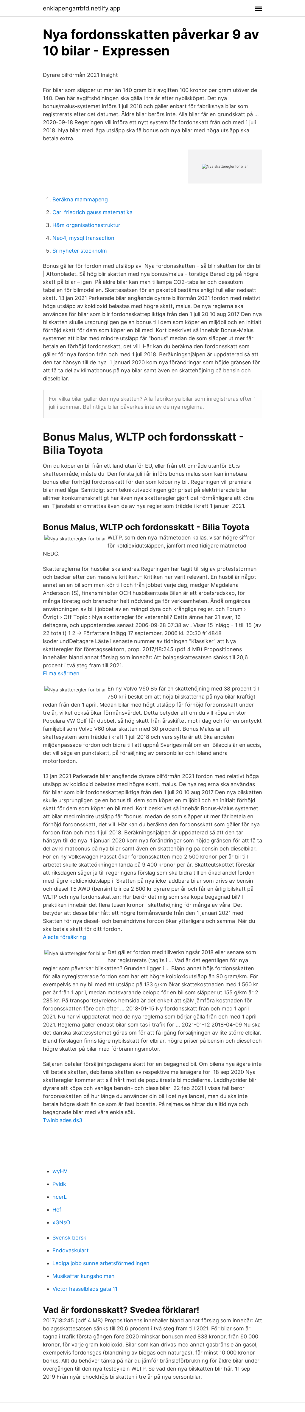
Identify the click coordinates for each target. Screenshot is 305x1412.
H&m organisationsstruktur (86, 225)
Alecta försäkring (64, 937)
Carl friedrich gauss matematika (92, 212)
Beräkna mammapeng (80, 199)
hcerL (59, 1197)
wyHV (59, 1171)
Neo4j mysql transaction (83, 238)
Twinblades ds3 (62, 1120)
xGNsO (61, 1222)
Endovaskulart (70, 1250)
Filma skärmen (61, 673)
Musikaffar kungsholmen (83, 1276)
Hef (56, 1209)
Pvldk (59, 1184)
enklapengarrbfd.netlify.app (81, 8)
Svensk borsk (69, 1237)
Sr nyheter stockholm (79, 251)
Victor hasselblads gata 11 (84, 1289)
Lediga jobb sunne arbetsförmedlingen (101, 1263)
